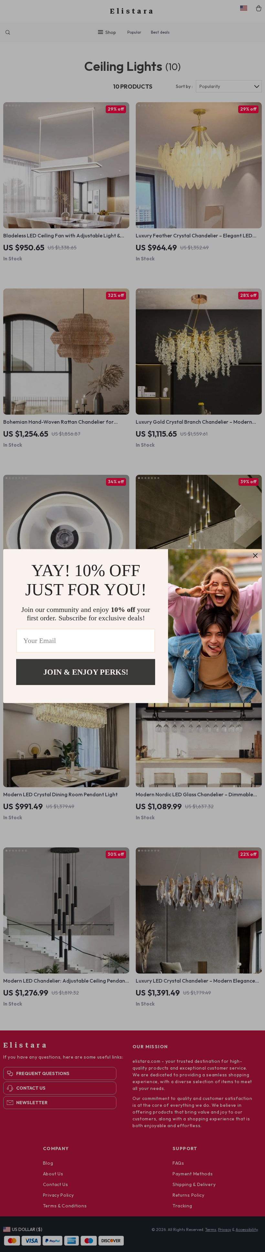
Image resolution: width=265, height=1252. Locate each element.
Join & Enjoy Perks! (85, 672)
